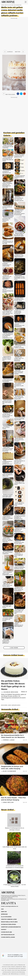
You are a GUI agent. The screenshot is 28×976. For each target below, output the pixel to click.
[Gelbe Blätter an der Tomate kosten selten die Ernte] (14, 845)
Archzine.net (9, 892)
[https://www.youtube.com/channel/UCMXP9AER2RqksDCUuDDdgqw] (16, 950)
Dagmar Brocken (11, 692)
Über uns (4, 911)
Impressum (4, 914)
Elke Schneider (9, 771)
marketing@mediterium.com (11, 906)
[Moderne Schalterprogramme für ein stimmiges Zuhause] (14, 826)
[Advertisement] (14, 33)
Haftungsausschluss (7, 934)
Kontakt (3, 929)
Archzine (9, 2)
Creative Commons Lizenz (9, 919)
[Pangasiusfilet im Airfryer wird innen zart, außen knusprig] (14, 754)
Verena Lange (9, 740)
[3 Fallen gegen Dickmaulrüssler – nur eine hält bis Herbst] (14, 883)
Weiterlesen (10, 93)
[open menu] (25, 2)
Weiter (18, 51)
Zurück (10, 51)
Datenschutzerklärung (8, 924)
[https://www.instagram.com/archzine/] (11, 950)
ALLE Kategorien (6, 916)
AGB (2, 909)
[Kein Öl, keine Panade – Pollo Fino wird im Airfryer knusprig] (14, 785)
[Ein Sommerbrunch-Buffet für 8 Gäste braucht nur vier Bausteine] (14, 722)
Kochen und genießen (15, 5)
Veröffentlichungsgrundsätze (11, 927)
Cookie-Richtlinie (6, 932)
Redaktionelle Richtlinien (9, 921)
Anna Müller (8, 802)
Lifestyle (6, 5)
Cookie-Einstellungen (8, 937)
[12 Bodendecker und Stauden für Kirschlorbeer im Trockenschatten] (14, 864)
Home (2, 5)
